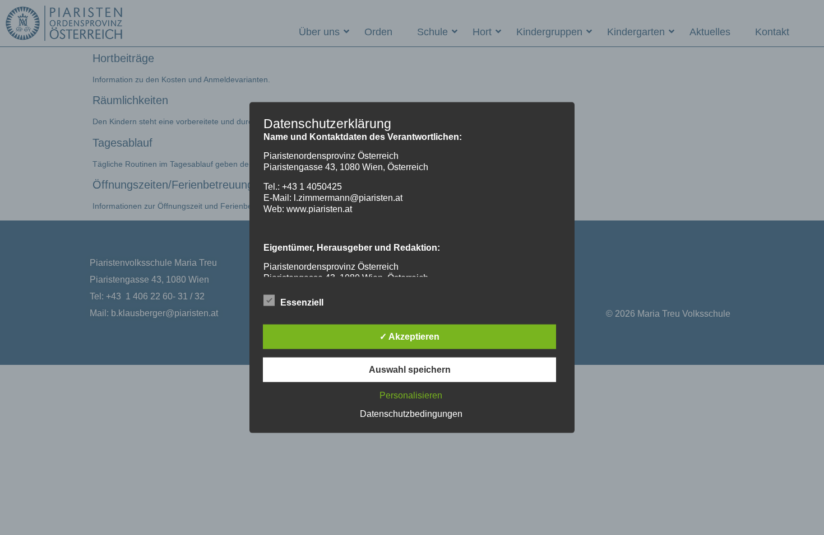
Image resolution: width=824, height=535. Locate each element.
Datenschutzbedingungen (411, 413)
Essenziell (301, 302)
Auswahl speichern (410, 369)
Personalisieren (410, 395)
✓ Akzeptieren (409, 336)
